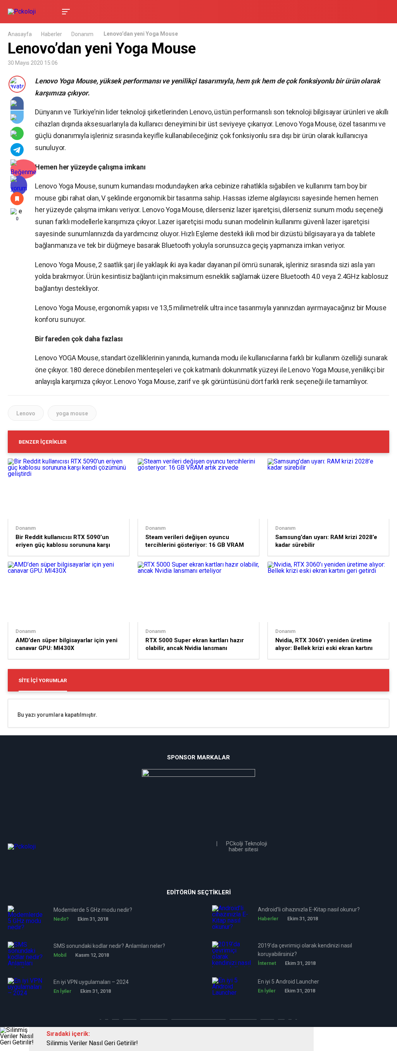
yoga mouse (72, 413)
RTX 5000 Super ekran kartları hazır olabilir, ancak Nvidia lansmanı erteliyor (194, 644)
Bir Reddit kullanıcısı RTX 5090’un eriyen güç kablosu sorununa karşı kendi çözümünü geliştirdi (63, 541)
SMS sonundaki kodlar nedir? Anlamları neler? (109, 946)
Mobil (60, 955)
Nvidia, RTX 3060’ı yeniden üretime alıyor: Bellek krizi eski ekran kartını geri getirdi (324, 644)
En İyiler (62, 991)
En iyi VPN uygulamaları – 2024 (91, 982)
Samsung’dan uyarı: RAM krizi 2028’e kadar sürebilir (326, 541)
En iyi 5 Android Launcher (288, 981)
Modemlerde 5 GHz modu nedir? (93, 910)
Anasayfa (20, 34)
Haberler (51, 34)
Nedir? (61, 918)
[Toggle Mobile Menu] (64, 11)
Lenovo (25, 413)
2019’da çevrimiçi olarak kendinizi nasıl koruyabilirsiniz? (305, 949)
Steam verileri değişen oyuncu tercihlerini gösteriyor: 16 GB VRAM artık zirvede (194, 541)
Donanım (82, 34)
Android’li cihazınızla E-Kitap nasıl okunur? (309, 909)
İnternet (267, 963)
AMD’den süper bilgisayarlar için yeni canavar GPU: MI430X (66, 644)
